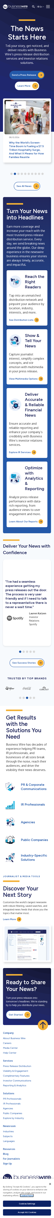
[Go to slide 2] (15, 174)
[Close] (50, 1184)
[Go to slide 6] (29, 174)
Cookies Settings (27, 1203)
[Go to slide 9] (39, 174)
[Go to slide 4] (22, 174)
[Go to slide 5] (25, 174)
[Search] (33, 6)
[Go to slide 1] (11, 174)
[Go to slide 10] (42, 174)
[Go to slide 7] (32, 174)
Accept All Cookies (27, 1212)
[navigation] (48, 7)
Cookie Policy (26, 1195)
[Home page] (15, 7)
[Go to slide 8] (35, 174)
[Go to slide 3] (18, 174)
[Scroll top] (43, 1025)
